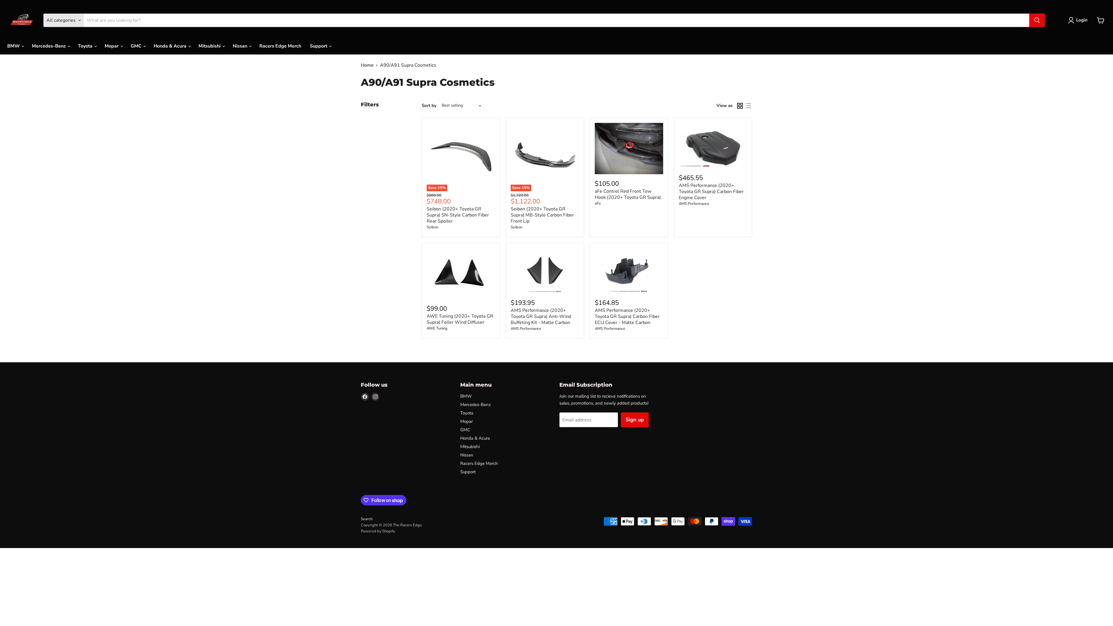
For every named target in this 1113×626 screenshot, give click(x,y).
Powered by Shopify (378, 531)
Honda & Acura (171, 46)
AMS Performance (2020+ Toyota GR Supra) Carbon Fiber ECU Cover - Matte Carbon (627, 316)
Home (367, 65)
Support (319, 46)
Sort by (429, 105)
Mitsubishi (210, 46)
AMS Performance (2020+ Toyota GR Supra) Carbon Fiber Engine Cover (711, 191)
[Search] (1037, 20)
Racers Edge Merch (280, 46)
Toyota (86, 46)
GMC (137, 46)
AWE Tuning (437, 328)
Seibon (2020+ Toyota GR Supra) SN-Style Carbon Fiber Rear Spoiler (458, 215)
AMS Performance (694, 203)
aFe (598, 203)
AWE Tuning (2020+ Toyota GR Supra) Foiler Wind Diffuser (460, 319)
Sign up (634, 419)
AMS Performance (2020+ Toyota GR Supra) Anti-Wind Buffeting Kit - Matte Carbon (541, 316)
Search (366, 519)
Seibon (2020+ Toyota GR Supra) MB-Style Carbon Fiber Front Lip (542, 215)
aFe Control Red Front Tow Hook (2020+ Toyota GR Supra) (628, 194)
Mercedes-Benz (49, 46)
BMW (14, 46)
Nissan (240, 46)
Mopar (112, 46)
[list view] (748, 106)
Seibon (432, 227)
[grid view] (740, 106)
